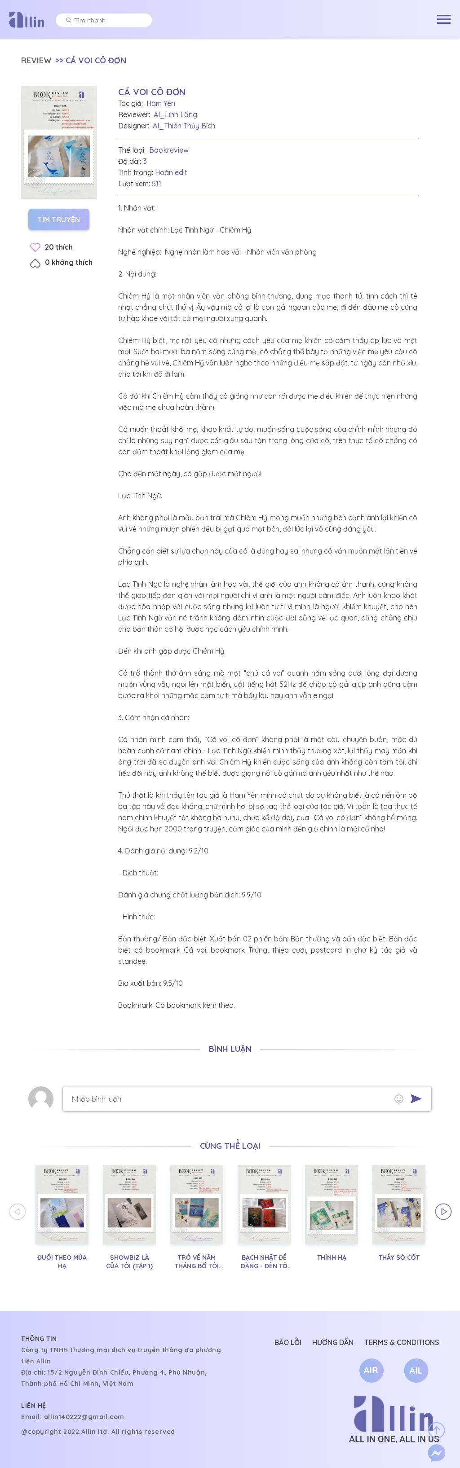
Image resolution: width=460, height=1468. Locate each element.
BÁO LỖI (287, 1342)
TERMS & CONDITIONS (401, 1342)
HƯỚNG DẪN (333, 1342)
